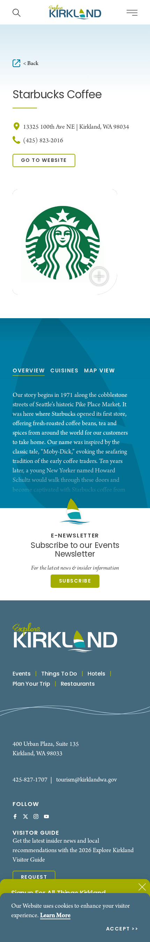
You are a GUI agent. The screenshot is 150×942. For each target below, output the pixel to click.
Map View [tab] (99, 371)
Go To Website (44, 160)
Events (22, 674)
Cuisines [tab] (64, 371)
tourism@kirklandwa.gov (86, 780)
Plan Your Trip (31, 684)
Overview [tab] (29, 371)
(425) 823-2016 (43, 141)
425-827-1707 (30, 780)
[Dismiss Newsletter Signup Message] (142, 887)
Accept (118, 929)
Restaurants (78, 684)
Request (34, 877)
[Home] (75, 12)
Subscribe (75, 581)
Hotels (96, 674)
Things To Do (59, 674)
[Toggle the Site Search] (17, 12)
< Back (30, 63)
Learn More (55, 916)
